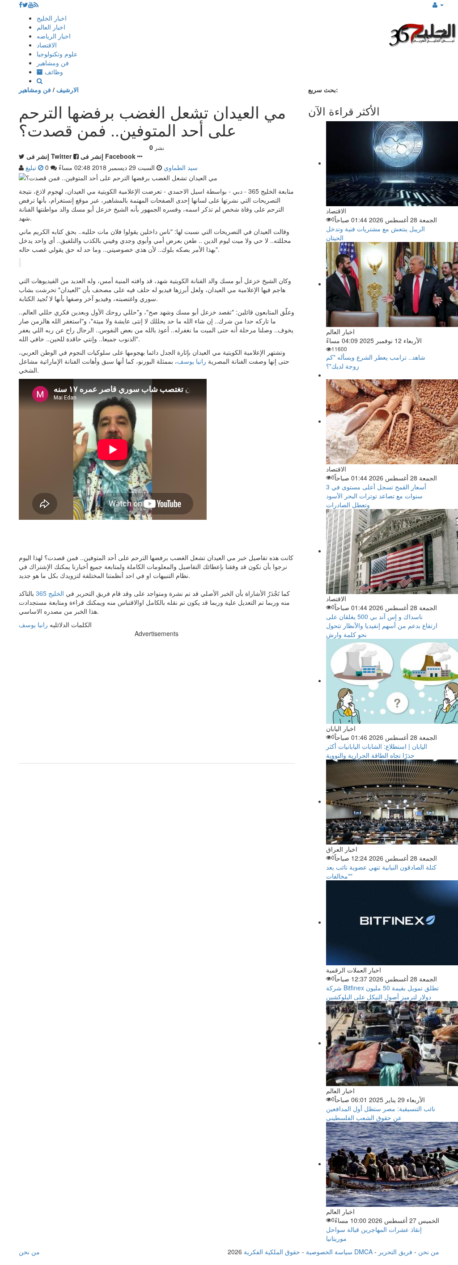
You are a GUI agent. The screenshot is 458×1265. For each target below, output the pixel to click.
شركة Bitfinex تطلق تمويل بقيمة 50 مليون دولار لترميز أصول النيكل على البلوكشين (382, 992)
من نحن (428, 1251)
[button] (438, 4)
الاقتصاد (47, 44)
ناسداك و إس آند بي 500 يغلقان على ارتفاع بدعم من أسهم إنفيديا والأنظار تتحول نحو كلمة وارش (381, 625)
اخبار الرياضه (54, 35)
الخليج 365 (50, 593)
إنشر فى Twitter (49, 156)
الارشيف (67, 89)
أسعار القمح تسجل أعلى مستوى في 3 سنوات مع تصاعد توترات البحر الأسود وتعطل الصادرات (376, 495)
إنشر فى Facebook (108, 156)
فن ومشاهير (53, 62)
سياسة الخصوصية (329, 1251)
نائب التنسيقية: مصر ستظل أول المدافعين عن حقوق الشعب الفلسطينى (380, 1113)
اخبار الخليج (52, 17)
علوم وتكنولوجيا (57, 53)
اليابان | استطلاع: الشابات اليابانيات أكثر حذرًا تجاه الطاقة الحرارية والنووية (376, 751)
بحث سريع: (323, 89)
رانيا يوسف (191, 361)
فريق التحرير (395, 1251)
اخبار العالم (51, 26)
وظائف (53, 71)
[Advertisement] (157, 700)
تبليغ (31, 167)
